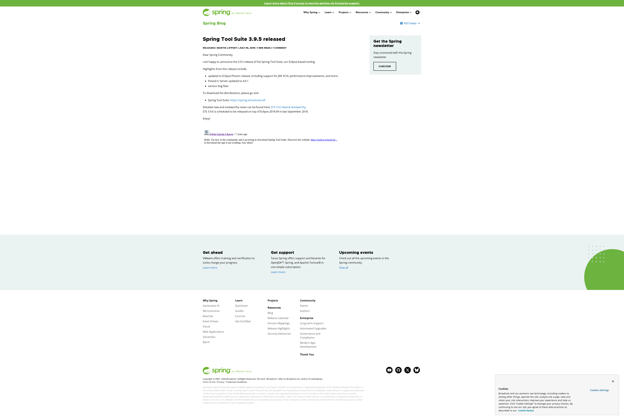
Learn (239, 300)
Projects (273, 300)
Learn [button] (328, 12)
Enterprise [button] (402, 12)
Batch (206, 342)
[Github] (398, 370)
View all (343, 267)
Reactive (208, 316)
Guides (239, 311)
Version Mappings (279, 323)
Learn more (210, 267)
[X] (407, 370)
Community (307, 300)
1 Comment (279, 48)
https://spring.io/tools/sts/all (247, 100)
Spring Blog (214, 23)
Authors (305, 311)
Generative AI (211, 305)
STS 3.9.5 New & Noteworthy (288, 107)
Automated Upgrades (313, 328)
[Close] (613, 381)
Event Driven (210, 321)
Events (304, 305)
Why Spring (210, 300)
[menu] (419, 12)
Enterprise (306, 318)
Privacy (220, 381)
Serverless (209, 337)
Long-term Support (312, 323)
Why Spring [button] (310, 12)
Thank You (307, 354)
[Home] (227, 12)
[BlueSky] (416, 370)
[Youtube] (389, 370)
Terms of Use (209, 381)
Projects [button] (344, 12)
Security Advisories (279, 333)
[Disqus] (281, 169)
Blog (270, 313)
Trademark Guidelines (236, 381)
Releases (209, 48)
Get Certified (243, 321)
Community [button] (382, 12)
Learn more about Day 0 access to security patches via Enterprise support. (312, 3)
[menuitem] (417, 12)
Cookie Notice (525, 410)
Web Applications (213, 331)
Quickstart (241, 305)
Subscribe (385, 66)
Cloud (206, 326)
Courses (240, 316)
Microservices (211, 311)
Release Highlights (279, 328)
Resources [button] (362, 12)
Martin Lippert (227, 48)
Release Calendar (278, 318)
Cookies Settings (599, 390)
